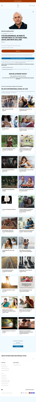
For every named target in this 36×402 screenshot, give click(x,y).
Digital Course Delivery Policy (20, 62)
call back (4, 33)
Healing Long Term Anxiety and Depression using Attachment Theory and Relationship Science (26, 332)
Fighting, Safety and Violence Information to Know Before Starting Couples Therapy (8, 311)
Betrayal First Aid (5, 128)
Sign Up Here (8, 92)
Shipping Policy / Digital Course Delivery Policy (5, 381)
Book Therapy (3, 364)
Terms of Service (4, 378)
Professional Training (5, 370)
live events (3, 92)
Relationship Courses (5, 368)
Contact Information (4, 385)
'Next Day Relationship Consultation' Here (26, 77)
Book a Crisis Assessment (18, 1)
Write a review (18, 346)
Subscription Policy (4, 383)
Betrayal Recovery (4, 366)
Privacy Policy (3, 375)
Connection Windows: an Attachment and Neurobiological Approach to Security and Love (26, 210)
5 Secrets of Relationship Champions (9, 209)
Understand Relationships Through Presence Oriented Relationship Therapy (25, 150)
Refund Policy (3, 377)
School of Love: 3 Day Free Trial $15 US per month (18, 58)
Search (2, 373)
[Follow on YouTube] (2, 389)
